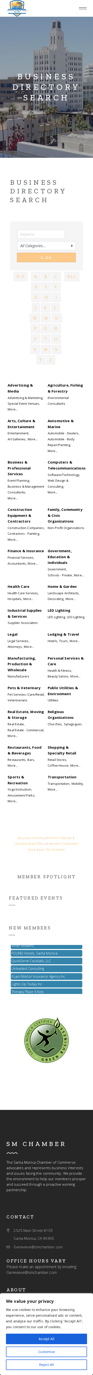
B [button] (46, 276)
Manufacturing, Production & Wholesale (22, 664)
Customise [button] (46, 1351)
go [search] (48, 257)
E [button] (46, 286)
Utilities (53, 700)
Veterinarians (17, 700)
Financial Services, (21, 557)
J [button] (36, 307)
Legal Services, (18, 641)
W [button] (46, 349)
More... (13, 409)
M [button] (35, 318)
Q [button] (46, 328)
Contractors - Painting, (24, 533)
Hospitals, (15, 599)
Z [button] (50, 359)
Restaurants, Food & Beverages (24, 750)
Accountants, (17, 563)
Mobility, (77, 783)
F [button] (56, 286)
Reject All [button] (46, 1364)
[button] (83, 8)
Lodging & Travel (63, 634)
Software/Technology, (64, 475)
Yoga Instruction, (20, 789)
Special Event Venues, (24, 403)
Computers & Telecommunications (67, 465)
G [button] (36, 297)
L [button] (55, 307)
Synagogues (73, 724)
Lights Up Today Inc (26, 981)
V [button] (35, 349)
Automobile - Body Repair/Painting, (61, 442)
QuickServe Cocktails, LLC (31, 958)
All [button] (71, 276)
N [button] (46, 318)
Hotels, (53, 641)
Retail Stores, (57, 760)
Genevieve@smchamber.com (31, 1272)
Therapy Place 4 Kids (27, 989)
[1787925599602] (46, 1039)
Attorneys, (15, 646)
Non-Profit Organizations (66, 528)
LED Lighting (59, 610)
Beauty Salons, (58, 676)
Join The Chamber (52, 849)
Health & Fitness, (60, 670)
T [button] (45, 339)
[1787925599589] (16, 8)
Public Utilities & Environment (63, 690)
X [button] (56, 349)
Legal (12, 634)
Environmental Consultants (58, 401)
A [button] (35, 276)
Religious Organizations (61, 714)
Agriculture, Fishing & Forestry (65, 388)
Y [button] (41, 359)
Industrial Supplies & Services (25, 613)
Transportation (62, 777)
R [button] (56, 328)
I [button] (56, 297)
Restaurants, (17, 760)
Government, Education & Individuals (60, 556)
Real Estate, (16, 724)
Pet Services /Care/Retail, (26, 694)
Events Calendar (60, 838)
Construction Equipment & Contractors (20, 515)
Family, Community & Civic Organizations (65, 515)
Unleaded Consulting (27, 966)
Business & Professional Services (19, 468)
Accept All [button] (46, 1339)
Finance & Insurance (26, 550)
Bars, (31, 760)
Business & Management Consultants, (26, 489)
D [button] (36, 286)
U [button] (56, 339)
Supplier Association (23, 623)
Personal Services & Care (66, 661)
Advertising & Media (20, 388)
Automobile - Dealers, (63, 433)
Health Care (18, 586)
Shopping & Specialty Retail (62, 750)
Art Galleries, (17, 439)
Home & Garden (62, 586)
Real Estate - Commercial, (26, 730)
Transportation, (59, 783)
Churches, (55, 724)
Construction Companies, (26, 528)
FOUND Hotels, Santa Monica (34, 951)
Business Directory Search (46, 87)
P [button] (35, 328)
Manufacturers (18, 676)
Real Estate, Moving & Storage (26, 714)
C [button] (56, 276)
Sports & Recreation (18, 780)
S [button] (35, 339)
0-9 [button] (21, 276)
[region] (46, 1334)
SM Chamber (36, 1144)
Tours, (63, 641)
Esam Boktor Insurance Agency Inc (38, 974)
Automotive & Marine (61, 423)
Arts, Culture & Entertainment (21, 423)
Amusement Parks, (21, 795)
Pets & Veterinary (24, 687)
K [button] (45, 307)
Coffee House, (58, 765)
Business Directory (32, 838)
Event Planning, (19, 480)
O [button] (57, 318)
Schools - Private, (60, 575)
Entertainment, (18, 433)
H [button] (47, 297)
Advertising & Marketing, (25, 398)
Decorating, (56, 599)
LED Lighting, (57, 617)
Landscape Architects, (63, 593)
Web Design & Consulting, (58, 483)
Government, (57, 569)
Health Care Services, (23, 593)
